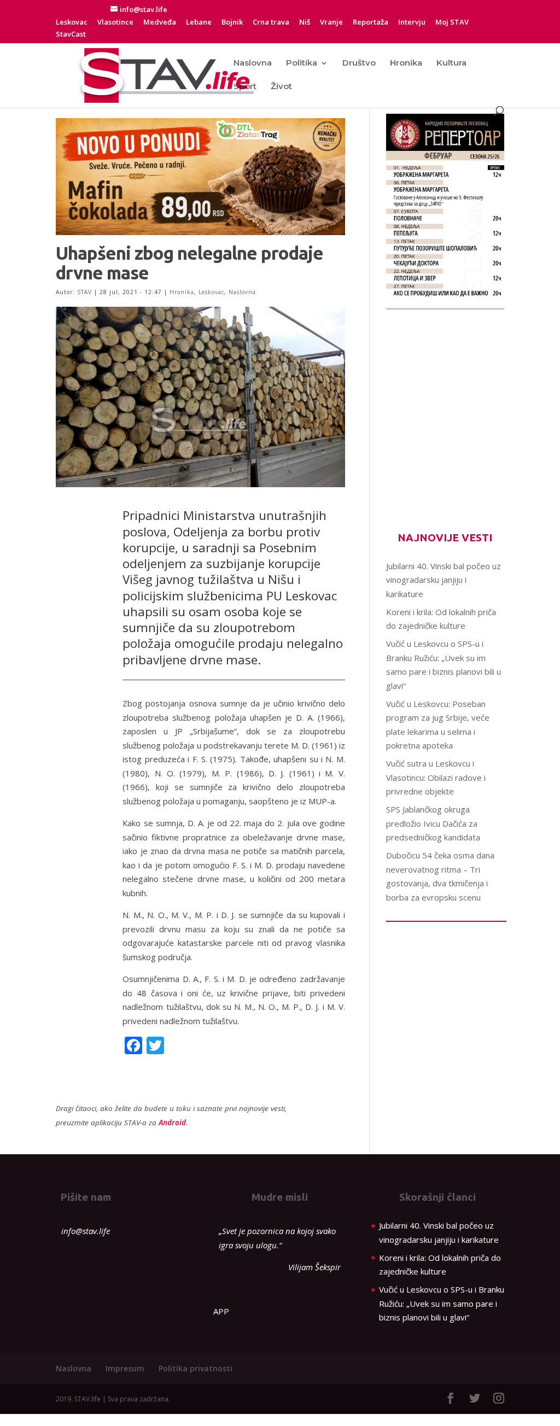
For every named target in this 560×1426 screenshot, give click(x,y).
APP (221, 1311)
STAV (84, 292)
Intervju (411, 23)
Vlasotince (115, 23)
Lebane (199, 23)
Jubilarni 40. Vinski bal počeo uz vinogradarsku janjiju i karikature (443, 579)
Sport (245, 87)
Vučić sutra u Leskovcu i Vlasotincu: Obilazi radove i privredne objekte (436, 777)
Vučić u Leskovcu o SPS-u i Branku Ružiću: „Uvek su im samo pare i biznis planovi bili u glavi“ (441, 1303)
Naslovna (253, 63)
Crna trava (271, 23)
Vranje (331, 23)
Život (281, 87)
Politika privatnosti (195, 1368)
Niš (304, 23)
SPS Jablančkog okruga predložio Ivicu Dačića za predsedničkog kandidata (433, 823)
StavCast (71, 35)
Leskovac (72, 23)
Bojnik (232, 23)
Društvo (359, 63)
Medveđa (159, 23)
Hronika (406, 63)
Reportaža (370, 23)
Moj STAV (452, 23)
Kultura (451, 63)
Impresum (125, 1368)
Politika (301, 63)
